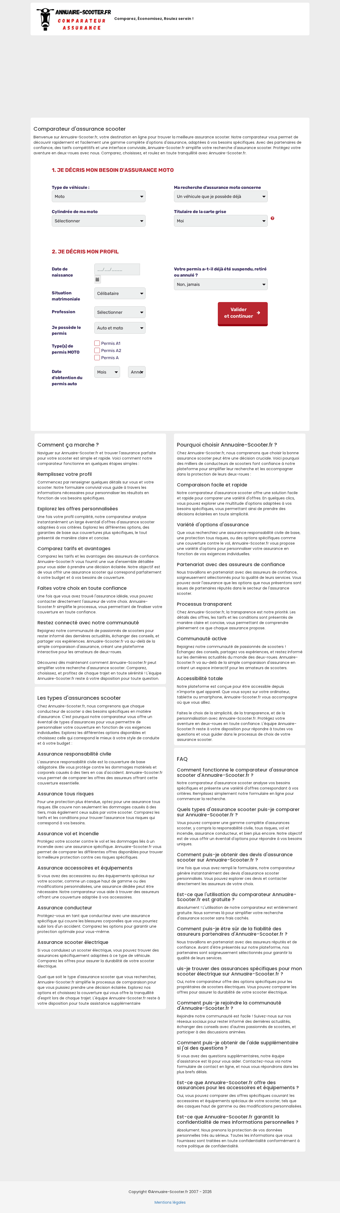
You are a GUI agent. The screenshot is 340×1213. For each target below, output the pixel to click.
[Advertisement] (170, 75)
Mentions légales (170, 1202)
